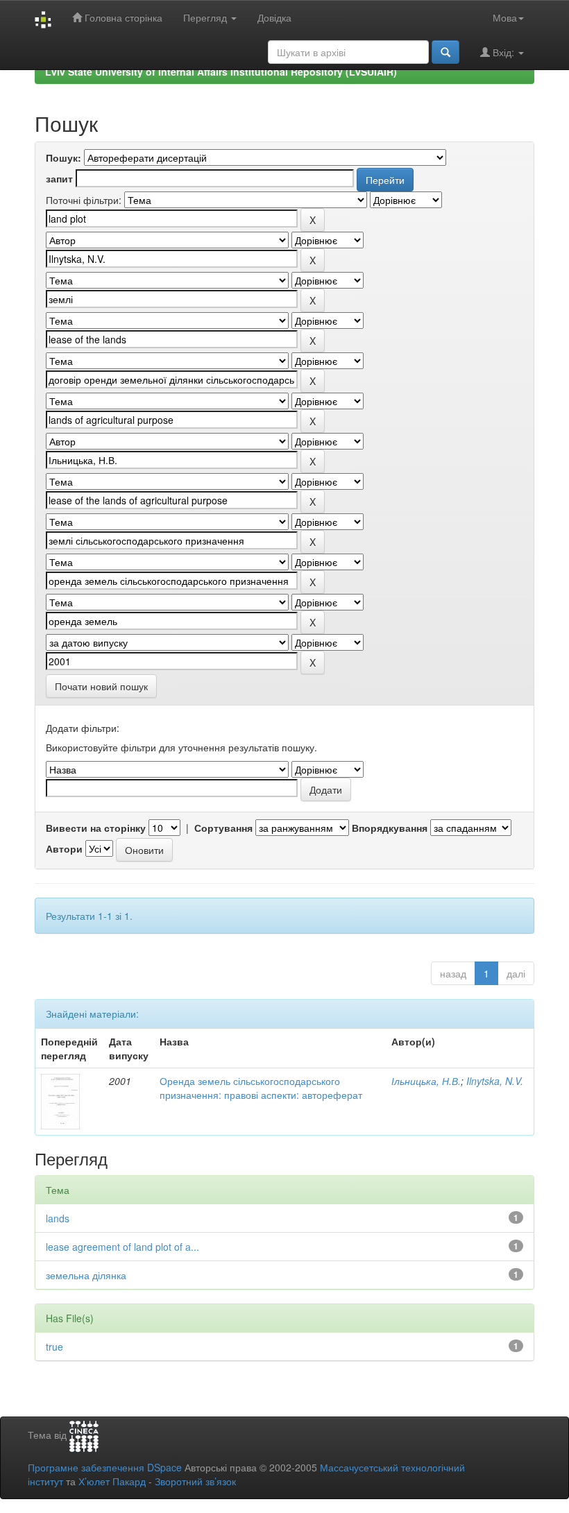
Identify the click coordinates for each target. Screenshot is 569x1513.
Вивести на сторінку (96, 828)
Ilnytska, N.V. (494, 1081)
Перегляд (206, 17)
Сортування (223, 828)
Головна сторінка (122, 17)
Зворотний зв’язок (195, 1481)
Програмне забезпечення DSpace (105, 1467)
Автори (64, 848)
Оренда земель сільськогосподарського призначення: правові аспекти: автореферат (261, 1088)
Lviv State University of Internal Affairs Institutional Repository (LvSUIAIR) (221, 71)
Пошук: (63, 157)
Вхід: (503, 52)
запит (59, 178)
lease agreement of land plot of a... (122, 1247)
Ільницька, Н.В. (426, 1081)
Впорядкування (389, 828)
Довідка (274, 17)
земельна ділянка (86, 1275)
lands (57, 1218)
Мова (505, 17)
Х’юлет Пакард (112, 1481)
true (54, 1346)
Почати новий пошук (101, 686)
